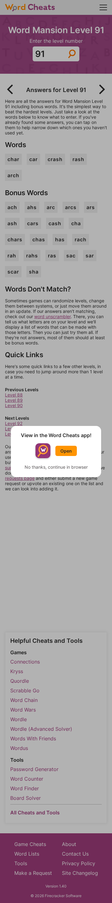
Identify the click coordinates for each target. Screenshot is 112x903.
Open (66, 451)
